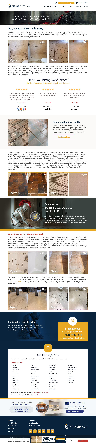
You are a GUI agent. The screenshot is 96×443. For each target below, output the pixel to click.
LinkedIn (48, 431)
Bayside (15, 371)
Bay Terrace (16, 369)
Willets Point (71, 378)
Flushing (33, 365)
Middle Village (53, 380)
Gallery (64, 6)
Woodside (70, 382)
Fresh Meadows (35, 369)
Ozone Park (52, 384)
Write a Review (56, 3)
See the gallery (64, 137)
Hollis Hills (34, 380)
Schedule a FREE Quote (66, 3)
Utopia (69, 374)
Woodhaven (71, 380)
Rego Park (52, 387)
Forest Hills (34, 367)
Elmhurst (15, 387)
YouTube (43, 431)
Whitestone (71, 376)
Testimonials (77, 6)
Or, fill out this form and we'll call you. (72, 338)
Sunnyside (70, 371)
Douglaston (15, 384)
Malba (51, 376)
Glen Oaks (33, 371)
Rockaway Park (72, 369)
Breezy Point (16, 380)
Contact (85, 6)
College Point (16, 382)
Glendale (33, 374)
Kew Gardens (52, 367)
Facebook (35, 431)
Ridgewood (71, 365)
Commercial (56, 6)
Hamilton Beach (35, 376)
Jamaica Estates (35, 389)
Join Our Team (34, 426)
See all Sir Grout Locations (35, 394)
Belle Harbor (16, 376)
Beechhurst (15, 374)
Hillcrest (33, 378)
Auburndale (15, 367)
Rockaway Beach (72, 367)
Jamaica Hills (52, 365)
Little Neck (52, 371)
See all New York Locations (41, 392)
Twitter (39, 431)
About (70, 6)
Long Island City (53, 374)
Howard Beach (35, 382)
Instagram (30, 431)
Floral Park (15, 389)
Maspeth (51, 378)
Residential (47, 6)
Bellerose (15, 378)
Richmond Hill (53, 389)
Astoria (14, 365)
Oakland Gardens (53, 382)
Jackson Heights (35, 387)
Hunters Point (34, 384)
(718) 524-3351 (82, 3)
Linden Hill (52, 369)
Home (10, 420)
